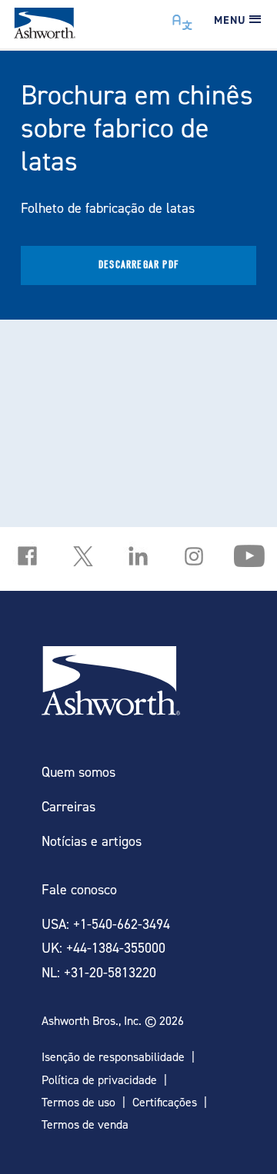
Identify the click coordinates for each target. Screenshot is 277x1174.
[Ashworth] (44, 33)
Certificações (164, 1102)
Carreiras (68, 806)
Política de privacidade (99, 1080)
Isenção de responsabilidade (113, 1057)
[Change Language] (183, 18)
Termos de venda (85, 1124)
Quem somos (78, 772)
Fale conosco (79, 889)
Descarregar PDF (138, 264)
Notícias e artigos (92, 841)
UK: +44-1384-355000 (103, 948)
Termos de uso (78, 1102)
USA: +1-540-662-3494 (106, 924)
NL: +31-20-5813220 (99, 972)
